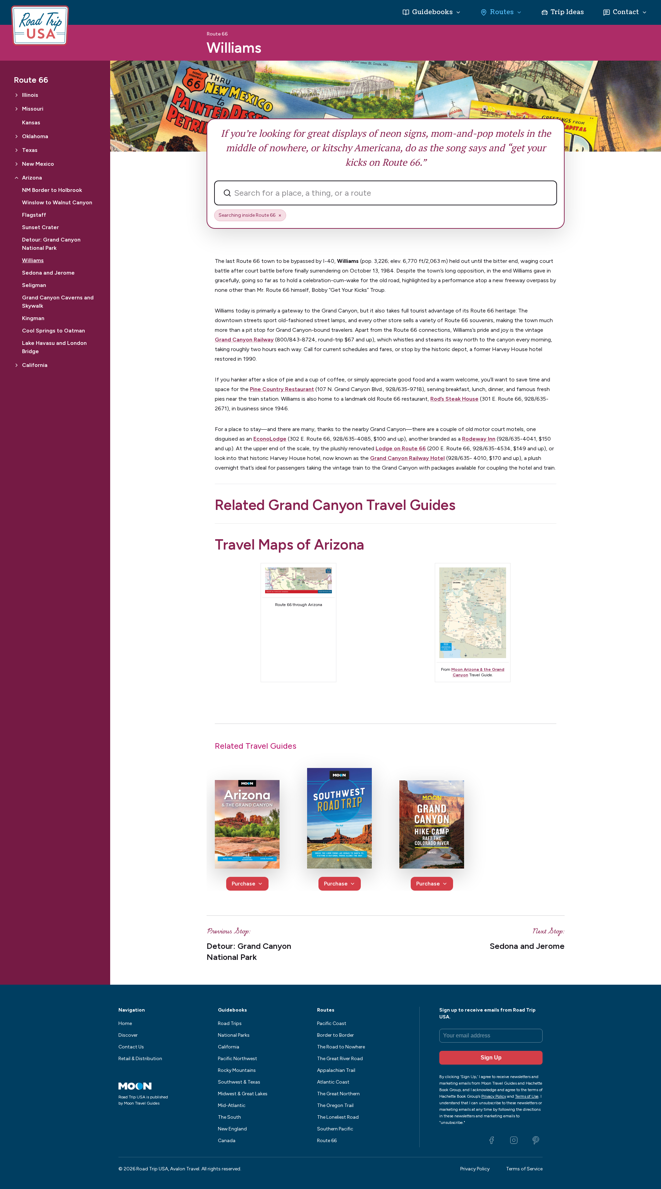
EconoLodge (269, 438)
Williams (33, 260)
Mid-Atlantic (231, 1105)
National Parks (234, 1035)
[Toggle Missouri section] (16, 109)
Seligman (34, 285)
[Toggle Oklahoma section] (16, 136)
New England (232, 1129)
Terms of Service (524, 1169)
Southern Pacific (335, 1129)
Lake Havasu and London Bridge (54, 347)
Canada (226, 1141)
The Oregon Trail (335, 1105)
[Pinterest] (536, 1140)
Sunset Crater (40, 227)
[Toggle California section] (16, 365)
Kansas (31, 122)
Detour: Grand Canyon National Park (51, 243)
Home (125, 1023)
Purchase (243, 883)
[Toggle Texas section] (16, 150)
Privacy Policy (475, 1169)
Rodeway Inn (478, 438)
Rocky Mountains (237, 1070)
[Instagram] (514, 1140)
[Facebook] (492, 1140)
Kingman (33, 318)
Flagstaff (34, 215)
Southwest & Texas (239, 1082)
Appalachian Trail (336, 1070)
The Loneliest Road (338, 1117)
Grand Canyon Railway (244, 339)
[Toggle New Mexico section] (16, 164)
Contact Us (131, 1047)
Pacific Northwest (237, 1059)
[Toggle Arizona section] (16, 178)
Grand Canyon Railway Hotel (407, 458)
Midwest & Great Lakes (242, 1094)
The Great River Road (340, 1059)
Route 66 (217, 34)
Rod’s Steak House (454, 399)
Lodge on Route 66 (401, 448)
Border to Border (335, 1035)
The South (229, 1117)
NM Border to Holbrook (52, 190)
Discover (128, 1035)
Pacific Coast (331, 1023)
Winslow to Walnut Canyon (57, 202)
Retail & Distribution (140, 1059)
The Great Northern (338, 1094)
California (228, 1047)
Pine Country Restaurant (282, 389)
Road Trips (230, 1023)
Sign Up (491, 1057)
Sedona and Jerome (48, 272)
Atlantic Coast (333, 1082)
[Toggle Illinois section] (16, 95)
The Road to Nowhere (341, 1047)
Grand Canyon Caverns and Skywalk (58, 301)
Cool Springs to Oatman (53, 330)
